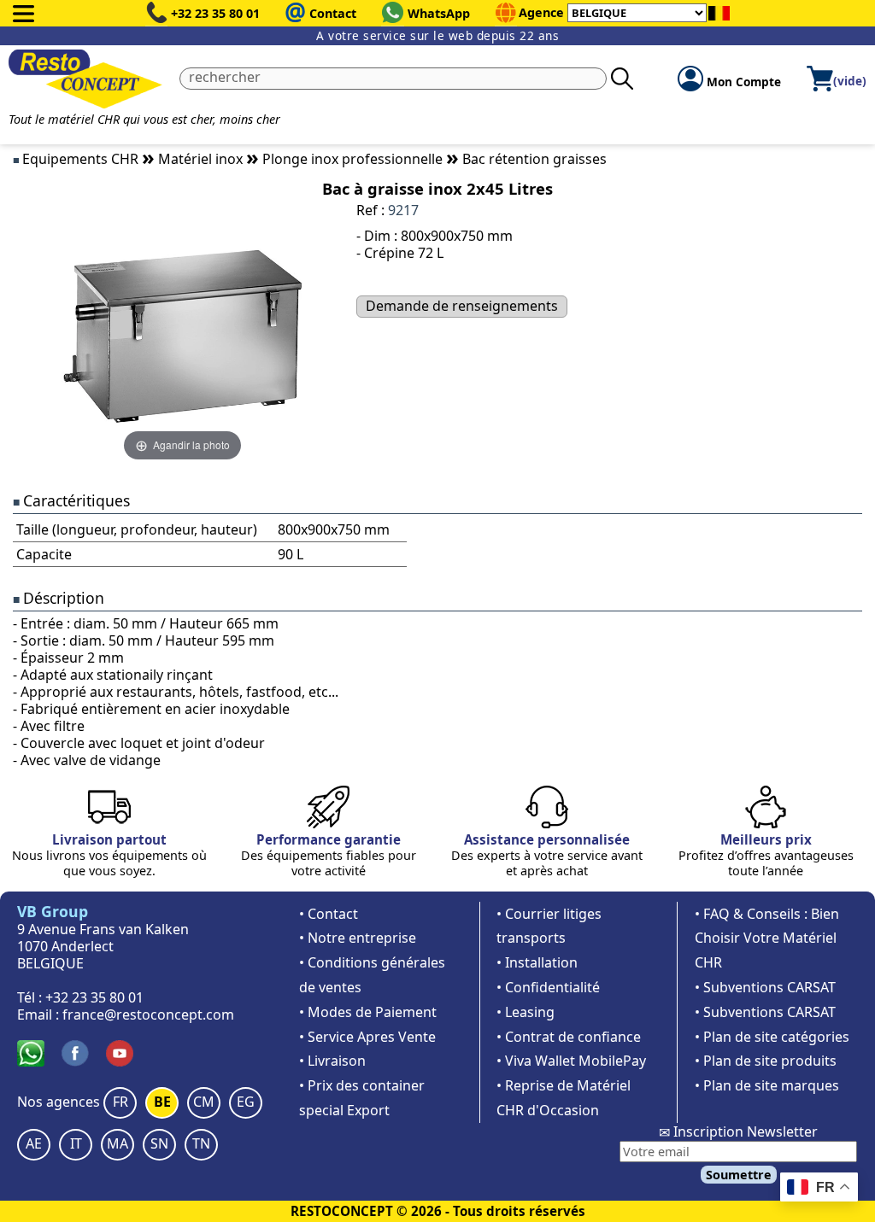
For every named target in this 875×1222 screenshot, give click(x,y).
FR (120, 1101)
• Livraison (332, 1060)
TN (201, 1143)
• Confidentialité (548, 987)
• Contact (328, 913)
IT (76, 1143)
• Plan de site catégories (772, 1036)
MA (117, 1143)
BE (162, 1101)
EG (246, 1101)
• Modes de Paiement (368, 1012)
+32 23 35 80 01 (215, 13)
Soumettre (739, 1174)
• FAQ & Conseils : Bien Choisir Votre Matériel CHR (767, 938)
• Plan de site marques (767, 1085)
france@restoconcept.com (148, 1014)
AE (34, 1143)
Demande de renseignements (462, 305)
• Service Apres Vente (367, 1036)
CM (203, 1101)
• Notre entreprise (357, 937)
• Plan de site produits (766, 1060)
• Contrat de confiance (568, 1036)
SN (159, 1143)
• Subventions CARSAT (765, 987)
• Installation (537, 962)
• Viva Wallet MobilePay (571, 1060)
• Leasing (525, 1012)
